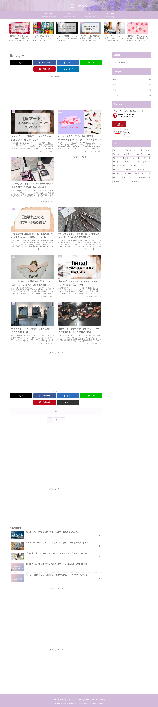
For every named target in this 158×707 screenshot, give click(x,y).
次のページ (56, 411)
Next (151, 32)
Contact (94, 700)
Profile (62, 700)
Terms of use (71, 700)
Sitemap (102, 700)
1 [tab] (77, 46)
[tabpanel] (20, 32)
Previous (6, 32)
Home (55, 700)
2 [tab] (81, 46)
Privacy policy (84, 700)
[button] (68, 402)
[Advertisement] (56, 91)
